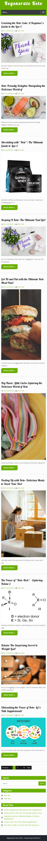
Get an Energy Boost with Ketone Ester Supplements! (23, 810)
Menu (4, 12)
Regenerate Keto (23, 3)
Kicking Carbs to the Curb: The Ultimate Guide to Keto (23, 813)
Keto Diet (20, 31)
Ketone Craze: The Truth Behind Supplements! (20, 822)
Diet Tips (7, 795)
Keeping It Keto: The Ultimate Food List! (23, 220)
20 (24, 768)
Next (28, 768)
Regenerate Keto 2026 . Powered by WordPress (23, 838)
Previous (5, 768)
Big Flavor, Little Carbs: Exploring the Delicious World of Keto (21, 384)
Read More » (9, 73)
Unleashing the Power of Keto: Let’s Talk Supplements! (20, 709)
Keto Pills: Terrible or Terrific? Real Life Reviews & (21, 825)
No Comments (8, 31)
